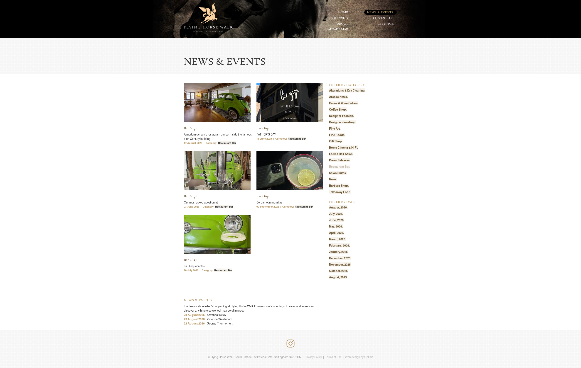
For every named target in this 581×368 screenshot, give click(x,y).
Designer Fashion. (341, 116)
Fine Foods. (337, 135)
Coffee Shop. (338, 109)
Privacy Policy (313, 357)
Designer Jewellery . (342, 122)
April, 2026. (336, 233)
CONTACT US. (383, 18)
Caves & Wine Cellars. (343, 103)
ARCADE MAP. (338, 29)
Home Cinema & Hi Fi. (343, 147)
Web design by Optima (359, 357)
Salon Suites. (338, 173)
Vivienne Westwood (207, 319)
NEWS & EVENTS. (380, 13)
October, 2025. (338, 271)
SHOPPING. (340, 18)
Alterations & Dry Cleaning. (347, 90)
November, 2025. (340, 264)
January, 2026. (338, 252)
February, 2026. (339, 245)
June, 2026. (336, 220)
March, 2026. (337, 239)
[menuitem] (343, 12)
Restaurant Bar (227, 143)
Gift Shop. (335, 141)
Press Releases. (339, 160)
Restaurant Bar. (339, 167)
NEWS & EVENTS (198, 300)
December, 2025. (340, 258)
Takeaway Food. (340, 192)
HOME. (343, 13)
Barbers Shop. (339, 186)
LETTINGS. (386, 24)
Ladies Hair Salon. (341, 154)
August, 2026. (338, 207)
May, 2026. (336, 226)
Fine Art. (334, 128)
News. (333, 179)
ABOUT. (343, 24)
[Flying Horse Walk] (208, 17)
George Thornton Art (208, 323)
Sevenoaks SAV (205, 315)
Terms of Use (333, 357)
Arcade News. (338, 97)
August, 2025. (338, 277)
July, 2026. (336, 214)
